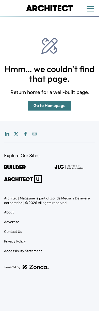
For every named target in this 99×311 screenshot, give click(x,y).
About (9, 212)
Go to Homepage (49, 105)
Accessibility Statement (23, 251)
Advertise (11, 222)
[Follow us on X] (16, 134)
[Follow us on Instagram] (34, 134)
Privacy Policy (15, 241)
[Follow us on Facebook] (25, 134)
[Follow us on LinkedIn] (7, 134)
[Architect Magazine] (49, 8)
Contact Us (13, 231)
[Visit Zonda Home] (26, 267)
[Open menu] (90, 9)
